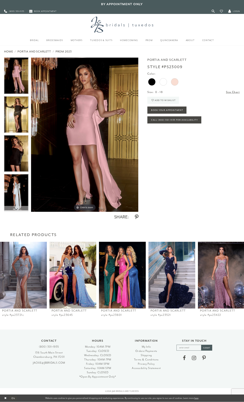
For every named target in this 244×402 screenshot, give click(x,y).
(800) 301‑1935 (49, 346)
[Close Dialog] (5, 398)
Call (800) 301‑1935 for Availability (174, 120)
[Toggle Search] (213, 11)
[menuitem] (14, 11)
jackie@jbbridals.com (49, 363)
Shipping (146, 355)
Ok (13, 398)
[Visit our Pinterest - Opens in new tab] (204, 358)
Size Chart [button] (233, 92)
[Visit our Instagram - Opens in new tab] (194, 358)
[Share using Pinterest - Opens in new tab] (136, 217)
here (196, 398)
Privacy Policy (146, 364)
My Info (146, 346)
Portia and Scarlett (34, 51)
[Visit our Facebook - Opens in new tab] (184, 358)
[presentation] (23, 275)
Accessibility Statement (146, 368)
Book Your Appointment (167, 110)
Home (8, 51)
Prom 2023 (64, 51)
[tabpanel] (16, 76)
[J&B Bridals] (122, 25)
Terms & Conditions (146, 359)
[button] (221, 11)
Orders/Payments (146, 351)
